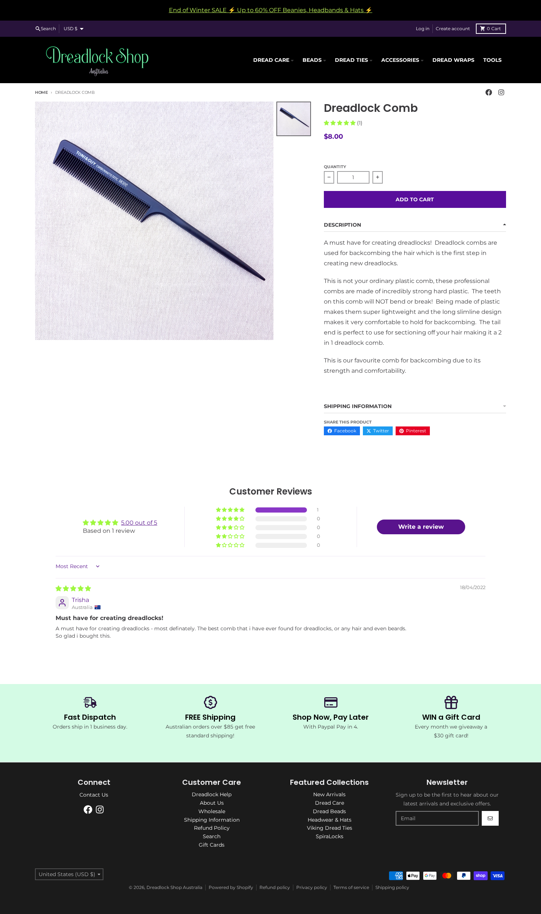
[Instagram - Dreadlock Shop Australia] (501, 92)
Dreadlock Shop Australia (174, 887)
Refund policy (274, 887)
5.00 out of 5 (139, 522)
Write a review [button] (421, 526)
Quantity (335, 166)
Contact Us (93, 794)
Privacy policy (311, 887)
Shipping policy (392, 887)
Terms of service (351, 887)
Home (41, 92)
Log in (422, 28)
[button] (340, 123)
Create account (453, 28)
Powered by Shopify (231, 887)
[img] (73, 588)
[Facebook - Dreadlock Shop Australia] (489, 92)
